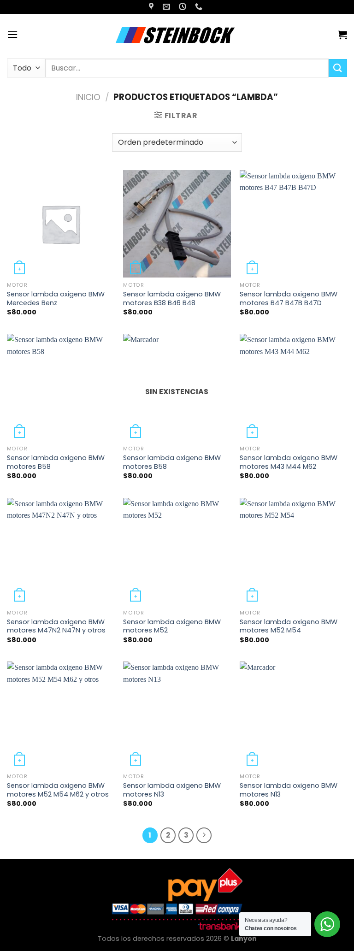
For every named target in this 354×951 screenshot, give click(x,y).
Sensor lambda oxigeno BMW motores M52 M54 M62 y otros (58, 789)
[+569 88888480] (200, 6)
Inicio (88, 97)
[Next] (204, 835)
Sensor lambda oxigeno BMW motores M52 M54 (288, 626)
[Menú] (12, 34)
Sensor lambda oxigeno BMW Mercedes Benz (56, 298)
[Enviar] (338, 68)
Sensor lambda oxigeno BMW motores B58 (56, 462)
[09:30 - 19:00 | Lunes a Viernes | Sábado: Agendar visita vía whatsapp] (184, 6)
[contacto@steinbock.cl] (167, 6)
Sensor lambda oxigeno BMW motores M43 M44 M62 (288, 462)
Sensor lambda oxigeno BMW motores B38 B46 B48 (172, 298)
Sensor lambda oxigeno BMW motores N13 (172, 789)
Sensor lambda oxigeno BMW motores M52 (172, 626)
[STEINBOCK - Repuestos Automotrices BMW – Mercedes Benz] (177, 34)
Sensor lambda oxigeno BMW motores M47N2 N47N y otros (56, 626)
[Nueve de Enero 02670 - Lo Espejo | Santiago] (152, 6)
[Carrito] (342, 34)
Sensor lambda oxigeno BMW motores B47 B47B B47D (288, 298)
